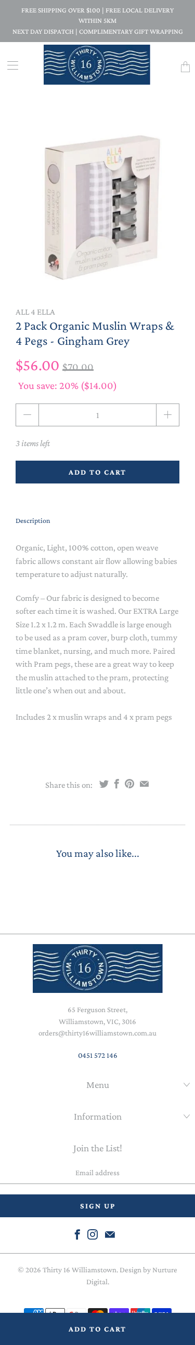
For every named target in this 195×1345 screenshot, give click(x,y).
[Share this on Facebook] (117, 783)
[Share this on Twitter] (104, 783)
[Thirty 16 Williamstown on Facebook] (77, 1234)
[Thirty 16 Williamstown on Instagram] (92, 1234)
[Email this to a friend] (144, 783)
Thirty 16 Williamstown (79, 1270)
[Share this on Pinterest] (129, 783)
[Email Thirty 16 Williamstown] (110, 1234)
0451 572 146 (98, 1055)
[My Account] (9, 65)
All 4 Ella (35, 312)
